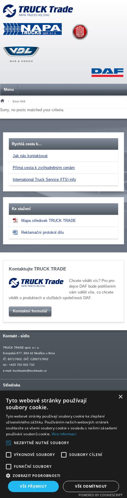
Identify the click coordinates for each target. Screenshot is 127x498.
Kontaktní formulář (30, 311)
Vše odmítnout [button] (91, 486)
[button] (63, 475)
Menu (9, 89)
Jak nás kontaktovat (30, 156)
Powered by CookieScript (101, 495)
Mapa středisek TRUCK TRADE (48, 220)
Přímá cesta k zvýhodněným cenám (44, 167)
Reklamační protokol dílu (42, 232)
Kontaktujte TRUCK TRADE (37, 269)
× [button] (120, 397)
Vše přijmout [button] (33, 486)
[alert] (63, 444)
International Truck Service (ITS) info (44, 179)
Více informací (64, 433)
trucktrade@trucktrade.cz (30, 370)
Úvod (2, 100)
